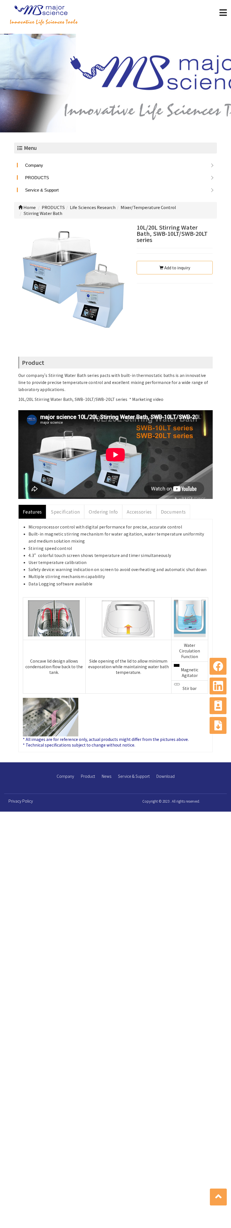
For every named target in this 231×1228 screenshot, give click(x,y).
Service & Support (42, 190)
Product (88, 776)
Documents (173, 511)
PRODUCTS (37, 177)
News (106, 776)
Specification (65, 511)
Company (34, 165)
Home (29, 207)
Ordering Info (103, 511)
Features (32, 511)
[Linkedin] (218, 686)
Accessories (139, 511)
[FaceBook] (218, 666)
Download (165, 776)
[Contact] (218, 705)
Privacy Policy (20, 801)
